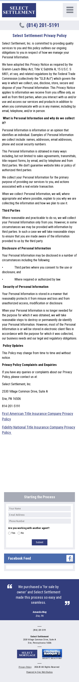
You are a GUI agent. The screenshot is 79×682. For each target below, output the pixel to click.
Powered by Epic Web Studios (39, 672)
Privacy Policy (25, 667)
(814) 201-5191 (43, 25)
